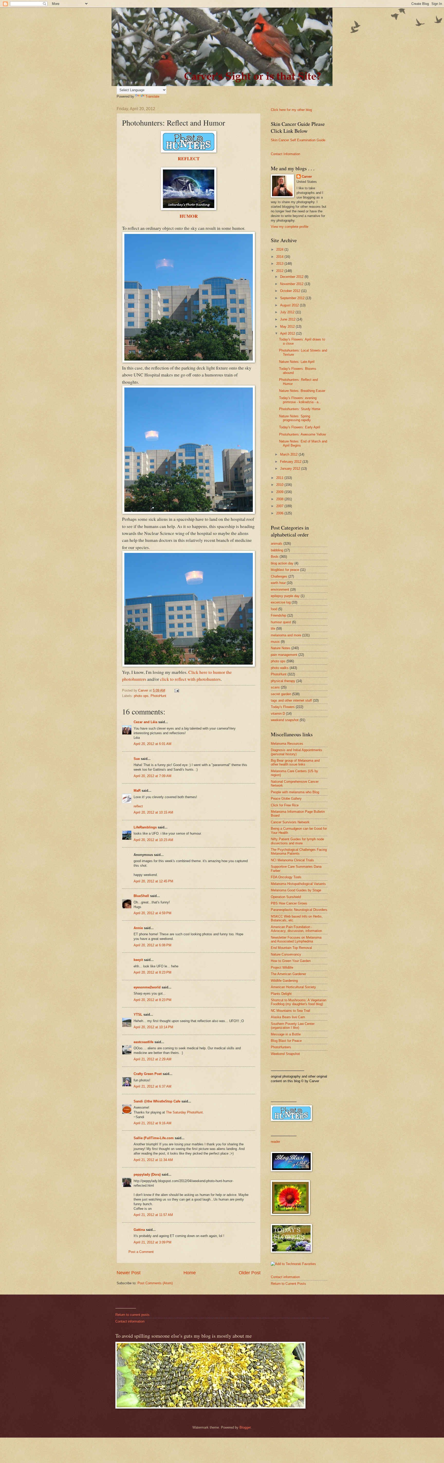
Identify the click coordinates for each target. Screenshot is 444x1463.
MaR (137, 790)
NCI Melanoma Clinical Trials (292, 860)
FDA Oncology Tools (286, 877)
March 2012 (289, 454)
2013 (280, 264)
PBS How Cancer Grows (289, 903)
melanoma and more (286, 635)
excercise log (281, 602)
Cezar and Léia (145, 722)
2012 (280, 271)
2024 (280, 249)
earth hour (278, 583)
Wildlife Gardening (284, 981)
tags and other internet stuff (291, 700)
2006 (280, 513)
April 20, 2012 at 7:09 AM (152, 776)
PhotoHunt (158, 696)
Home (189, 1272)
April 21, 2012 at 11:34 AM (153, 1160)
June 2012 (288, 319)
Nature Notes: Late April (296, 362)
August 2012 (290, 305)
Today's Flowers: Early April (299, 427)
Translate (152, 96)
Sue (137, 759)
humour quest (281, 622)
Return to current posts (132, 1315)
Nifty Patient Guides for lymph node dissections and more (297, 841)
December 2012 (292, 277)
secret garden (281, 694)
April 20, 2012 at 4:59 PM (152, 913)
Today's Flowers (283, 707)
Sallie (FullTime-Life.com (154, 1138)
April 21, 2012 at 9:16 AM (152, 1123)
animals (276, 543)
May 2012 (288, 326)
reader (275, 1142)
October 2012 (290, 291)
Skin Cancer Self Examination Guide (298, 140)
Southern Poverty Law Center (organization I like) (292, 1026)
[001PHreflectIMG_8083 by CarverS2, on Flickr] (188, 361)
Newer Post (129, 1272)
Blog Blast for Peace (286, 1041)
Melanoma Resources (287, 743)
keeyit (138, 960)
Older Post (250, 1272)
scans (275, 687)
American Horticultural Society (293, 987)
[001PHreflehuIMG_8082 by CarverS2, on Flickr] (188, 512)
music (275, 642)
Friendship (278, 615)
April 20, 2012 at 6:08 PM (152, 945)
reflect (138, 806)
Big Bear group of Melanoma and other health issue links (295, 762)
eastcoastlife (143, 1042)
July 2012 (287, 312)
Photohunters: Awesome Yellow (302, 434)
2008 (280, 499)
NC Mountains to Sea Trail (290, 1011)
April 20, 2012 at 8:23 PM (152, 972)
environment (280, 589)
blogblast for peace (285, 570)
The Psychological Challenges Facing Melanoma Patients (299, 851)
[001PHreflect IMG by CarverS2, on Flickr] (188, 665)
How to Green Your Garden (291, 961)
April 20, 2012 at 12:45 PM (153, 881)
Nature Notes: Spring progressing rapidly (295, 418)
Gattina (139, 1230)
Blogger (245, 1427)
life (273, 628)
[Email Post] (176, 690)
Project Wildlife (282, 967)
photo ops (141, 696)
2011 (280, 478)
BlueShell (141, 896)
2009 (280, 492)
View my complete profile (289, 227)
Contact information (285, 1277)
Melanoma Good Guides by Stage (296, 890)
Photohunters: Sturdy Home (299, 409)
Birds (275, 557)
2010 (280, 485)
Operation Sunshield (286, 897)
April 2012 (288, 333)
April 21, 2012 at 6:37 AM (152, 1086)
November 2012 (292, 284)
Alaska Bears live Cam (288, 1017)
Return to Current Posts (288, 1284)
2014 (280, 257)
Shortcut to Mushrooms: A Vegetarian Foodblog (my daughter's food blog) (298, 1002)
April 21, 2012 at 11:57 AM (153, 1215)
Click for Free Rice (285, 805)
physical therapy (283, 681)
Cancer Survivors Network (290, 822)
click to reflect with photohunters (190, 679)
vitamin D (278, 713)
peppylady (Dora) (147, 1174)
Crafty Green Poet (148, 1074)
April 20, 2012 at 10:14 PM (153, 1027)
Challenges (279, 576)
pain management (284, 655)
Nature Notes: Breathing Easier (302, 391)
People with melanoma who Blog (295, 792)
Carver (307, 176)
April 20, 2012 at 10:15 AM (153, 812)
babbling (277, 550)
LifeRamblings (145, 827)
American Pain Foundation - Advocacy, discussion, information (296, 929)
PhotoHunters (281, 1047)
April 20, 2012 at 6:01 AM (152, 744)
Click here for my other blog (291, 110)
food (274, 609)
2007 (280, 506)
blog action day (282, 563)
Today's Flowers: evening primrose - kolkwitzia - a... (300, 400)
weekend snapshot (285, 720)
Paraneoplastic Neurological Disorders (299, 910)
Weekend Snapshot (285, 1054)
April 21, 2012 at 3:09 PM (152, 1242)
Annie (138, 928)
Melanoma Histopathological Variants (298, 884)
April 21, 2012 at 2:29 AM (152, 1059)
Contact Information (285, 154)
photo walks (280, 668)
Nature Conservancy (286, 954)
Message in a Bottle (286, 1034)
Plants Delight (281, 994)
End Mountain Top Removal (291, 948)
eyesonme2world (147, 987)
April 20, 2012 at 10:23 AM (153, 840)
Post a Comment (141, 1252)
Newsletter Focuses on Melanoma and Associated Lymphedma (296, 939)
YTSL (138, 1014)
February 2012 (291, 462)
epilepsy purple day (285, 596)
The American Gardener (288, 974)
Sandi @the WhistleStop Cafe (157, 1101)
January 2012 (290, 468)
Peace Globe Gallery (286, 798)
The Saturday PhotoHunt (184, 1112)
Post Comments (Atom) (155, 1283)
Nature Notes (280, 648)
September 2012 (293, 298)
